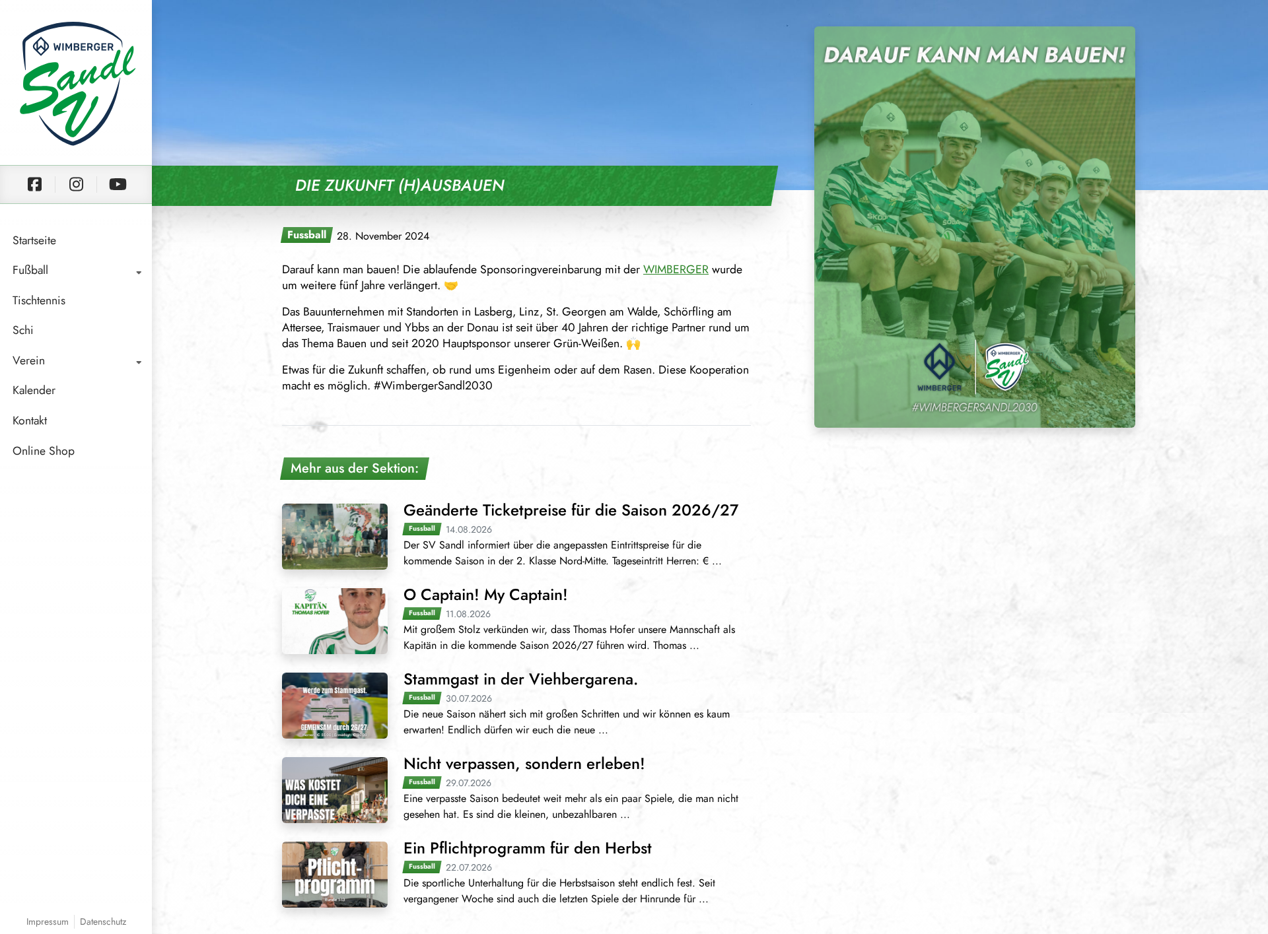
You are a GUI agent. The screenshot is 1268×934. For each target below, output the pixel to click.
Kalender (34, 390)
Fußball (30, 270)
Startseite (34, 240)
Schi (23, 330)
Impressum (47, 921)
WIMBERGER (676, 269)
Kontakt (30, 420)
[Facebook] (34, 184)
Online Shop (44, 450)
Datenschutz (103, 921)
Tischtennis (39, 300)
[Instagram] (76, 184)
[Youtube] (117, 184)
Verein (29, 360)
